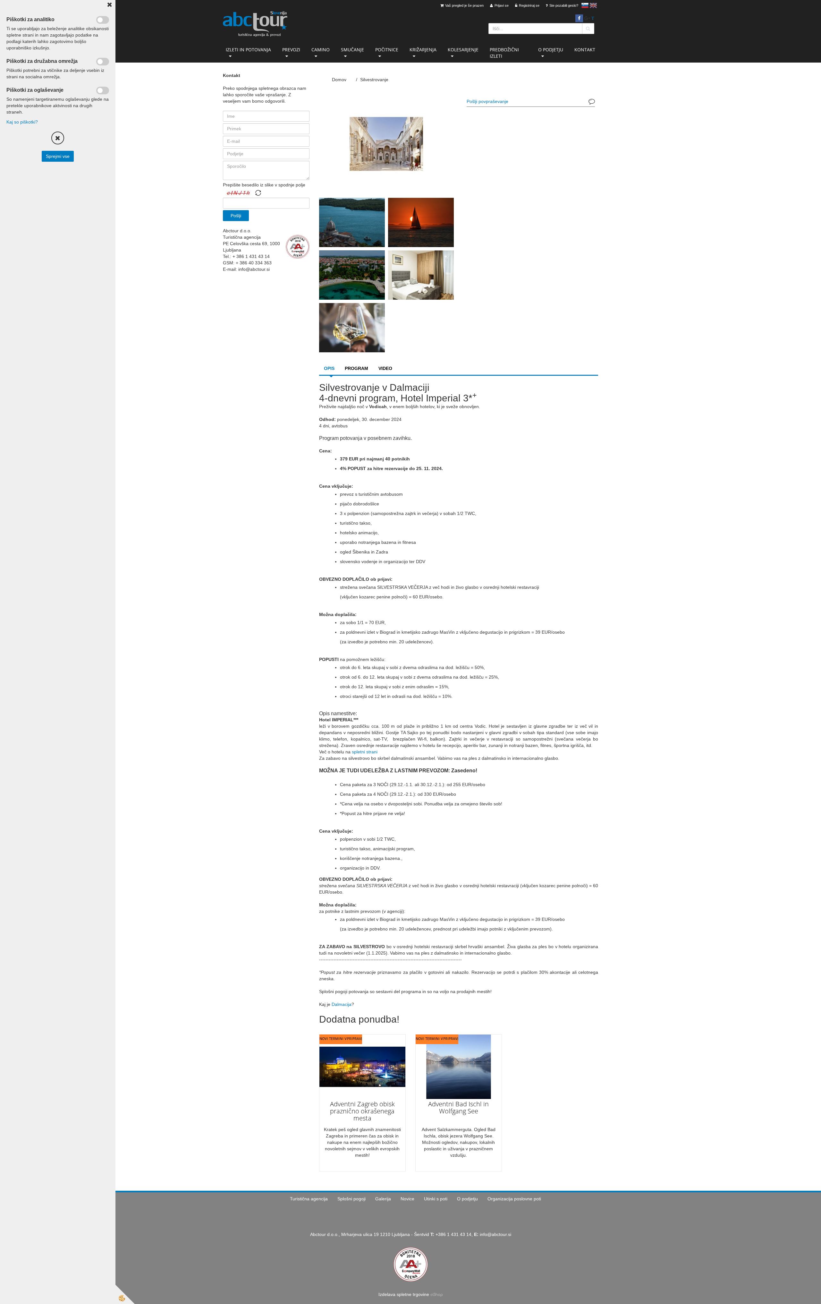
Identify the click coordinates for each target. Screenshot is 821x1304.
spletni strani (364, 751)
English (593, 5)
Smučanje (352, 50)
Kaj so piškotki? (22, 121)
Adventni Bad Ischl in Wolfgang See (458, 1107)
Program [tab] (356, 368)
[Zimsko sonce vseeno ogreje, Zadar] (421, 222)
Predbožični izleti (504, 53)
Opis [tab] (329, 368)
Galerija (383, 1198)
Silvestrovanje (374, 79)
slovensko (584, 5)
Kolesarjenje (463, 50)
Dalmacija (341, 1004)
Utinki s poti (435, 1198)
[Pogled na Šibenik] (352, 222)
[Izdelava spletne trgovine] (436, 1294)
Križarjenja (423, 50)
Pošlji (236, 215)
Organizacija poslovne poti (514, 1198)
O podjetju (550, 50)
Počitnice (386, 50)
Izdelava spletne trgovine (403, 1294)
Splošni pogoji (351, 1198)
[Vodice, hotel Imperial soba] (421, 274)
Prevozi (291, 50)
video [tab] (385, 368)
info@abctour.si (495, 1234)
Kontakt (584, 50)
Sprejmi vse (58, 156)
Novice (407, 1198)
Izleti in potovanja (248, 50)
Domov (339, 79)
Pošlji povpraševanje (487, 101)
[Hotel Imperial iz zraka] (352, 274)
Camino (320, 50)
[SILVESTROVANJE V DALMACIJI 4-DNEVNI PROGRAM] (386, 143)
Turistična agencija (309, 1198)
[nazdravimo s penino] (352, 327)
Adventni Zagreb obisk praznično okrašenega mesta (362, 1111)
